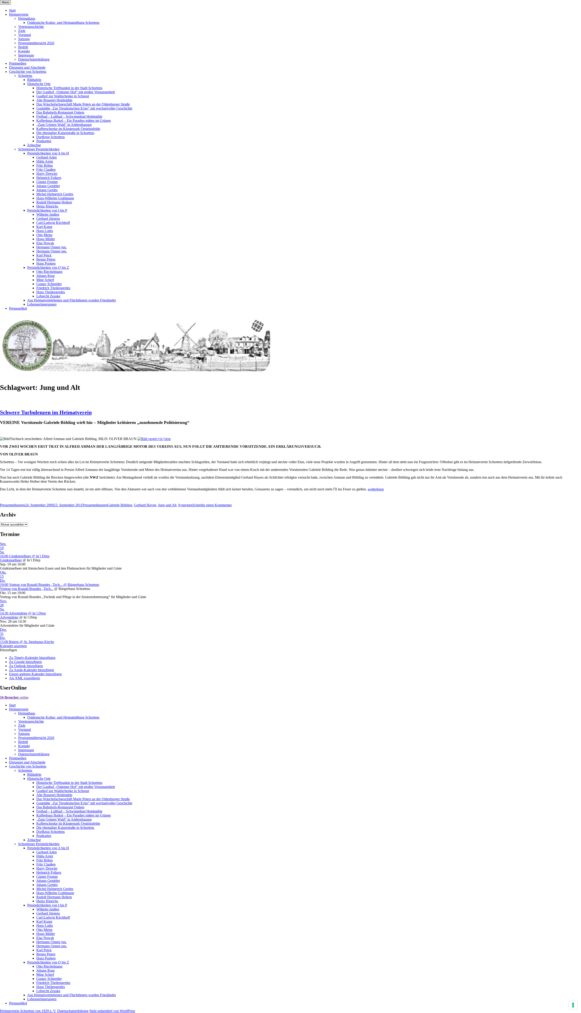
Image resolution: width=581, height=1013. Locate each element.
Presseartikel (18, 308)
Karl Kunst (44, 227)
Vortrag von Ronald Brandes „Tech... (26, 589)
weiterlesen (376, 489)
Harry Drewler (46, 174)
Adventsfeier (9, 617)
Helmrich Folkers (48, 178)
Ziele (21, 31)
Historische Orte (39, 84)
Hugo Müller (45, 239)
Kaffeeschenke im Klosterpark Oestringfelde (68, 129)
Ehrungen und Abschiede (27, 67)
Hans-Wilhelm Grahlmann (55, 198)
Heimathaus (26, 18)
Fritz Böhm (44, 165)
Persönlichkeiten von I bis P (47, 210)
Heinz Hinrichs (47, 206)
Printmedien (17, 63)
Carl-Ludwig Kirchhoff (53, 223)
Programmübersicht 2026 (36, 43)
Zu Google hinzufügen (25, 662)
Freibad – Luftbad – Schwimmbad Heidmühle (69, 116)
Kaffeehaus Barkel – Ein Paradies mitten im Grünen (73, 120)
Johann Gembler (48, 186)
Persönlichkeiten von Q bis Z (48, 267)
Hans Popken (46, 263)
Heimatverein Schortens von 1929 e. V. (28, 1011)
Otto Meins (44, 235)
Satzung (24, 39)
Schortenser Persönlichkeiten (38, 149)
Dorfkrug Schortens (50, 137)
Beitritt (23, 47)
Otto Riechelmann (49, 272)
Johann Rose (45, 276)
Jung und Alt (167, 505)
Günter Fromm (47, 182)
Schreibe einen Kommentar (212, 505)
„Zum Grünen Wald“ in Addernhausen (64, 125)
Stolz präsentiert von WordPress (112, 1011)
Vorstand (24, 35)
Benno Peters (45, 259)
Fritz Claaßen (46, 169)
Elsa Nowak (45, 243)
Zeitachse (34, 145)
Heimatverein (18, 14)
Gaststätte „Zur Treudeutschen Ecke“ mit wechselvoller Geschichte (84, 108)
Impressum (26, 55)
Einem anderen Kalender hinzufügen (35, 674)
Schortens (25, 76)
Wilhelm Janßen (47, 214)
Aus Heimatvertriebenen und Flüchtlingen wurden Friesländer (71, 300)
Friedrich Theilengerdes (53, 288)
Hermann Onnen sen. (51, 251)
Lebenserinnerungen (42, 304)
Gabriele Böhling (119, 505)
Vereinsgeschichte (31, 27)
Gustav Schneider (49, 284)
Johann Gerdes (47, 190)
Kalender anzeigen (13, 646)
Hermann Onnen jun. (51, 247)
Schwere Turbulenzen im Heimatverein (46, 412)
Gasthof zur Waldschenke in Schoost (62, 96)
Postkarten (43, 141)
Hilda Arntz (44, 161)
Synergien (185, 505)
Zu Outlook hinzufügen (26, 666)
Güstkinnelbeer (11, 560)
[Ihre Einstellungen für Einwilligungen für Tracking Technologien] (573, 1005)
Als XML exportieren (24, 678)
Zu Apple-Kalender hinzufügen (31, 670)
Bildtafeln (34, 80)
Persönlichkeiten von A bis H (48, 153)
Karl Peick (44, 255)
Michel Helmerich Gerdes (54, 194)
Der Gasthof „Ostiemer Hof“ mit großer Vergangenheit (75, 92)
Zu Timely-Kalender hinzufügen (32, 658)
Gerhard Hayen (145, 505)
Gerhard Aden (46, 157)
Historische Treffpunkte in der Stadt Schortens (69, 88)
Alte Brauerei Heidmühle (54, 100)
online (14, 697)
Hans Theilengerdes (50, 292)
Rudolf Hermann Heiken (54, 202)
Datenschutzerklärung (33, 59)
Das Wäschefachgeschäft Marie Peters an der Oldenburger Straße (83, 104)
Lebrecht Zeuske (48, 296)
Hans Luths (44, 231)
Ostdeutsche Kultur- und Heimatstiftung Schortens (63, 22)
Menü (5, 2)
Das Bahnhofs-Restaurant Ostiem (60, 112)
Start (12, 10)
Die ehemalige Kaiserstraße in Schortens (65, 133)
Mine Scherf (45, 280)
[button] (8, 650)
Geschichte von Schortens (27, 71)
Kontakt (24, 51)
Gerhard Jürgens (48, 218)
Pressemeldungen (12, 505)
